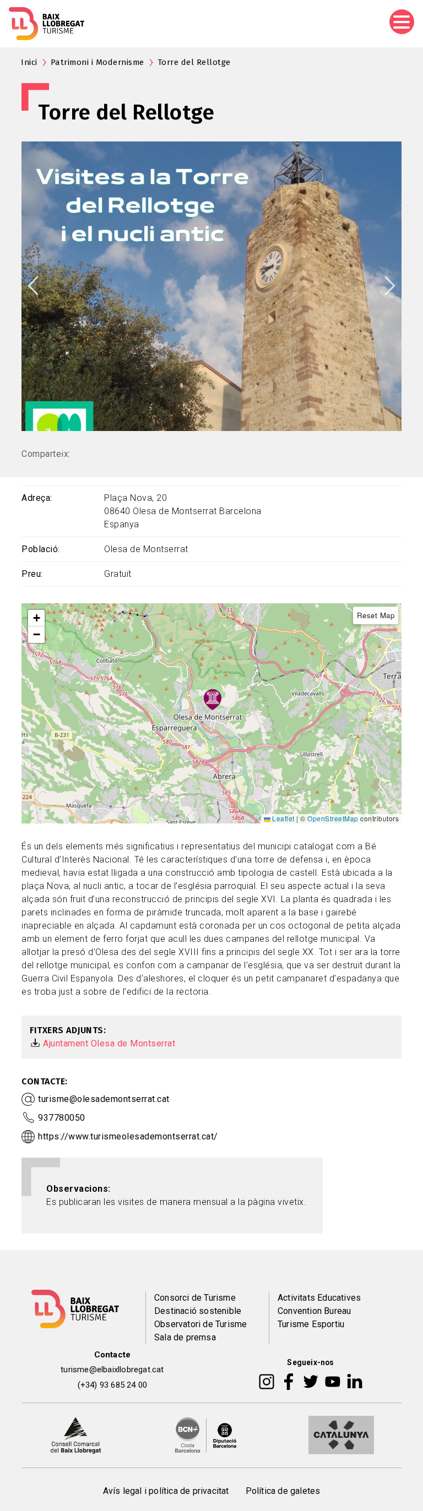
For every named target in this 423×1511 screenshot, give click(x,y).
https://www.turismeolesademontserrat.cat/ (128, 1136)
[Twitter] (310, 1381)
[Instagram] (266, 1381)
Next (390, 285)
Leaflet (282, 818)
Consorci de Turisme (195, 1297)
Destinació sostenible (197, 1311)
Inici (29, 62)
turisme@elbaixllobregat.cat (112, 1369)
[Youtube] (332, 1381)
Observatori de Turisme (200, 1324)
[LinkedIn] (354, 1381)
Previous (33, 285)
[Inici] (46, 23)
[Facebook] (289, 1381)
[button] (36, 618)
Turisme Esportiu (311, 1324)
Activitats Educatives (319, 1297)
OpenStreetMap (333, 818)
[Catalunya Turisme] (341, 1434)
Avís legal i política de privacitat (166, 1491)
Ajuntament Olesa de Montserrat (109, 1043)
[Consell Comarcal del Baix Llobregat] (75, 1434)
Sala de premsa (185, 1337)
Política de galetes (283, 1491)
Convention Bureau (314, 1311)
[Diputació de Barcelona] (206, 1434)
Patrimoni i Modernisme (97, 62)
